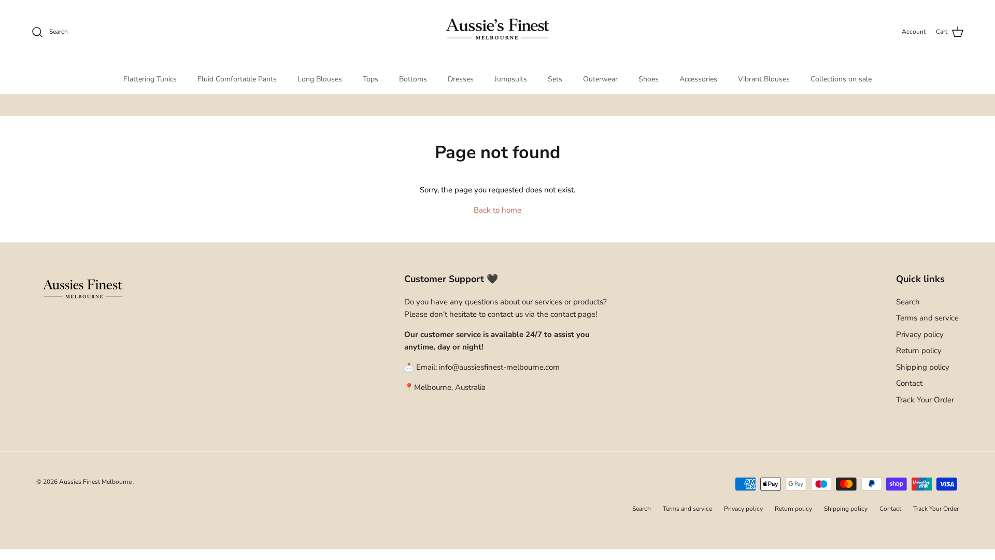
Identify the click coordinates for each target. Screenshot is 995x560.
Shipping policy (922, 367)
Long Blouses (319, 79)
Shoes (648, 79)
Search (908, 302)
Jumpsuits (510, 79)
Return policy (919, 350)
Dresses (461, 79)
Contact (909, 383)
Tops (370, 79)
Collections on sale (841, 79)
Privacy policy (920, 334)
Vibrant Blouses (764, 79)
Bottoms (413, 79)
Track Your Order (925, 400)
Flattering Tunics (150, 79)
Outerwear (600, 79)
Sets (555, 79)
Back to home (497, 210)
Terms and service (927, 318)
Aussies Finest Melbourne (96, 482)
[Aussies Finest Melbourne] (497, 31)
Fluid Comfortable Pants (237, 79)
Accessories (698, 79)
